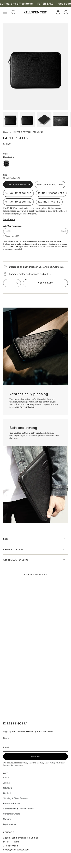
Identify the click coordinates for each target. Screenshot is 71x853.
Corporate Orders (11, 813)
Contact (7, 793)
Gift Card (7, 788)
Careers (7, 819)
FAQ (5, 538)
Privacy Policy (55, 763)
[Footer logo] (15, 723)
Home (5, 132)
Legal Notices (9, 824)
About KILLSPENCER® (15, 559)
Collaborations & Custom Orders (18, 808)
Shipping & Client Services (15, 798)
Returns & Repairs (11, 803)
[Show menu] (5, 12)
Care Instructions (13, 549)
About (6, 777)
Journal (6, 783)
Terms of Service (10, 765)
